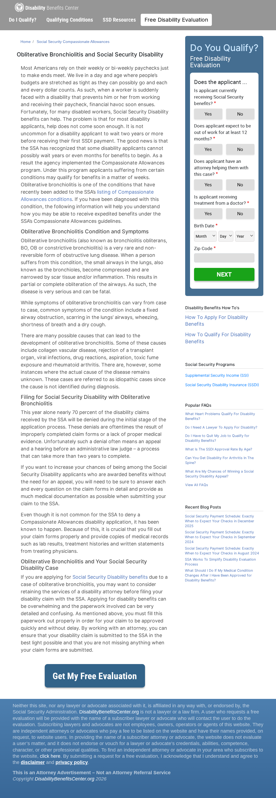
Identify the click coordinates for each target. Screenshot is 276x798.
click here (50, 756)
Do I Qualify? (22, 19)
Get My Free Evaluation (95, 675)
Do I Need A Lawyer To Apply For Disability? (221, 427)
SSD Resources (119, 19)
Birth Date (204, 226)
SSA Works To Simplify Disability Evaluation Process (220, 561)
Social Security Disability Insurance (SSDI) (222, 384)
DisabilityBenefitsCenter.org (109, 712)
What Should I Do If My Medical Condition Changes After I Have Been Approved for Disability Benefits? (219, 575)
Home (25, 41)
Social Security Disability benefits (110, 577)
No (240, 114)
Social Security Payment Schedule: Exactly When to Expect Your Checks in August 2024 (222, 550)
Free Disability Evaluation (176, 19)
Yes (208, 114)
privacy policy (72, 762)
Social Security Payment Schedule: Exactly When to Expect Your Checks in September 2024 (220, 537)
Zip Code (203, 248)
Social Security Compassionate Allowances (73, 41)
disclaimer (33, 762)
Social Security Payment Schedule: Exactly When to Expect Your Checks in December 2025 (219, 521)
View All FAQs (196, 485)
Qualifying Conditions (69, 19)
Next (224, 274)
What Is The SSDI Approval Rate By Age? (218, 449)
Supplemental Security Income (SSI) (217, 375)
